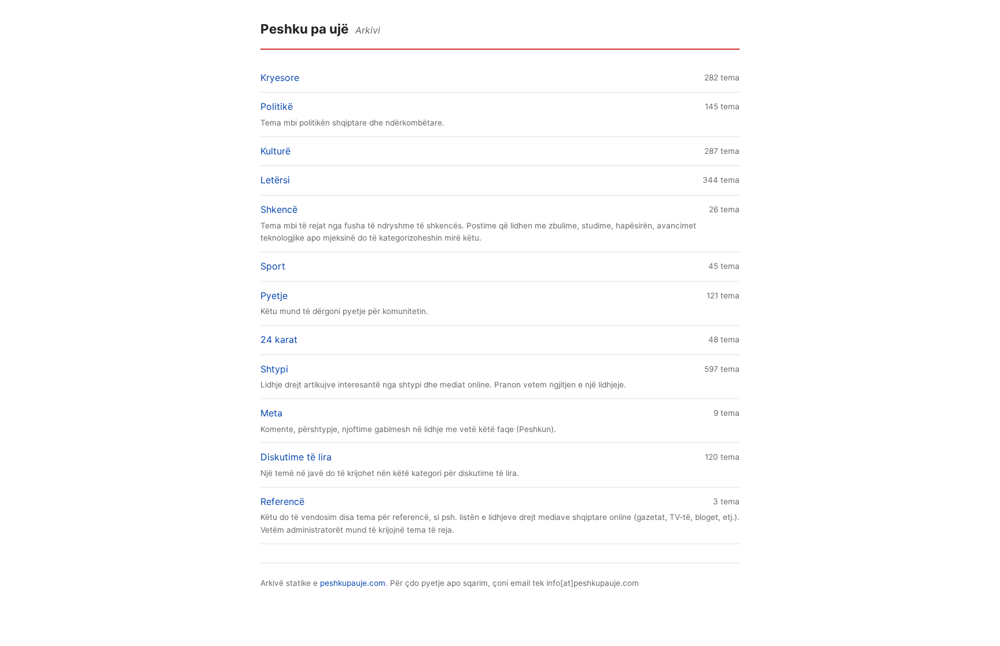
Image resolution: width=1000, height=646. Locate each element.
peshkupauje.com (352, 583)
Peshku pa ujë (304, 28)
